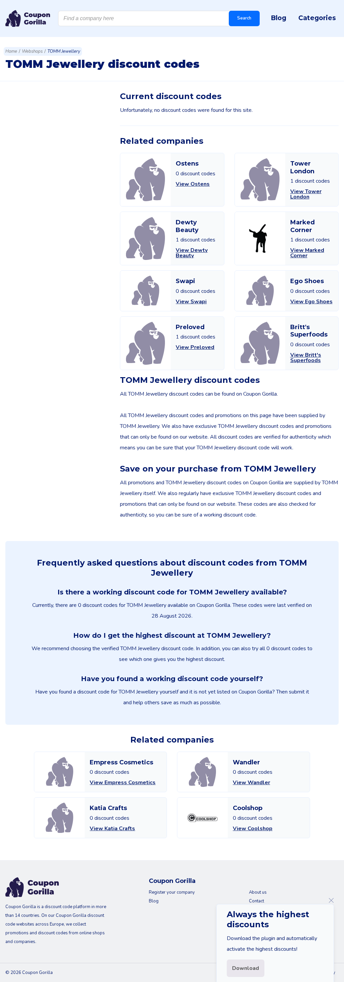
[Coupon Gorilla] (27, 18)
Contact (256, 901)
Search (244, 18)
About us (258, 892)
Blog (278, 18)
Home (11, 51)
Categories (317, 18)
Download (245, 968)
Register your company (172, 892)
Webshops (32, 51)
